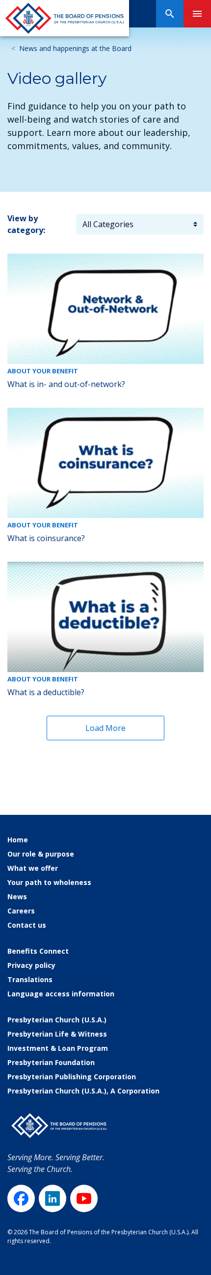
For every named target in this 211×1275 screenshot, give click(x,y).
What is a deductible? (45, 692)
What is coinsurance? (46, 538)
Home (17, 839)
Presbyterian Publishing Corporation (71, 1076)
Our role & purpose (40, 854)
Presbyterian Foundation (51, 1062)
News (17, 896)
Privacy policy (31, 965)
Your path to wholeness (49, 882)
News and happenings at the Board (75, 48)
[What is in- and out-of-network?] (105, 309)
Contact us (26, 925)
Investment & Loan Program (57, 1048)
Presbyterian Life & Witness (57, 1034)
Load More (105, 728)
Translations (30, 979)
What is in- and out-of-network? (66, 384)
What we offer (32, 868)
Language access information (60, 993)
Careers (21, 910)
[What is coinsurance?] (105, 463)
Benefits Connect (38, 951)
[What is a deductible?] (105, 617)
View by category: (26, 224)
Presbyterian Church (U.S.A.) (56, 1019)
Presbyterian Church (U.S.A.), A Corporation (83, 1090)
